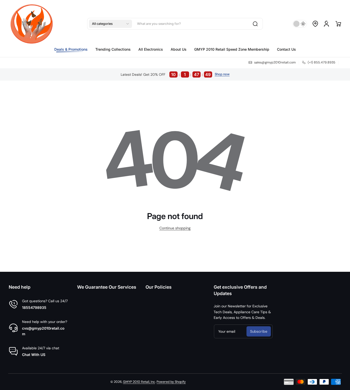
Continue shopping (175, 228)
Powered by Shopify (171, 382)
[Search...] (255, 24)
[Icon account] (326, 24)
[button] (110, 24)
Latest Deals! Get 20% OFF (166, 74)
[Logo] (33, 24)
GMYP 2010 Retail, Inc (139, 382)
